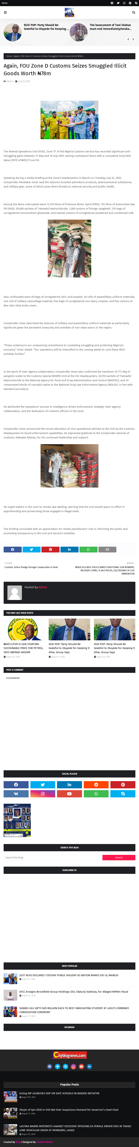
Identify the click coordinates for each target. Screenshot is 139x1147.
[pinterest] (130, 3)
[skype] (135, 3)
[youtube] (69, 793)
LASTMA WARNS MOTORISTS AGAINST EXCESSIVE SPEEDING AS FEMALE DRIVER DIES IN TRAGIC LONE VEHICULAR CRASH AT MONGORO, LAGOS (75, 1128)
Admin (10, 81)
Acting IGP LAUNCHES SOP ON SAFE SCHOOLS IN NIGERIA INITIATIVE (59, 1093)
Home (5, 3)
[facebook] (112, 3)
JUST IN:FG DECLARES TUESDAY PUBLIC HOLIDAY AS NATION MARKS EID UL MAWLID (68, 975)
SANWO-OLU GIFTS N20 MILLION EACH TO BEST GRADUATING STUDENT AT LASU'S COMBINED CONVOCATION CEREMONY (74, 1010)
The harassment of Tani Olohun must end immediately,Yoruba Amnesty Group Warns (110, 27)
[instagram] (124, 3)
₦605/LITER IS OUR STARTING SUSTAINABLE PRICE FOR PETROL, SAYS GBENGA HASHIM (23, 648)
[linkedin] (69, 784)
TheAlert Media (44, 1142)
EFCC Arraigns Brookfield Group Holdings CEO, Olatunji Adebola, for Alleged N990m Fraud (73, 991)
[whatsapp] (96, 793)
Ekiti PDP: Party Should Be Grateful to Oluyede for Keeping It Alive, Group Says (46, 27)
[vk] (16, 793)
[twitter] (118, 3)
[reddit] (96, 784)
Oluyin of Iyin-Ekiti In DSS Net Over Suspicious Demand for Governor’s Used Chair (69, 1109)
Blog (18, 1142)
